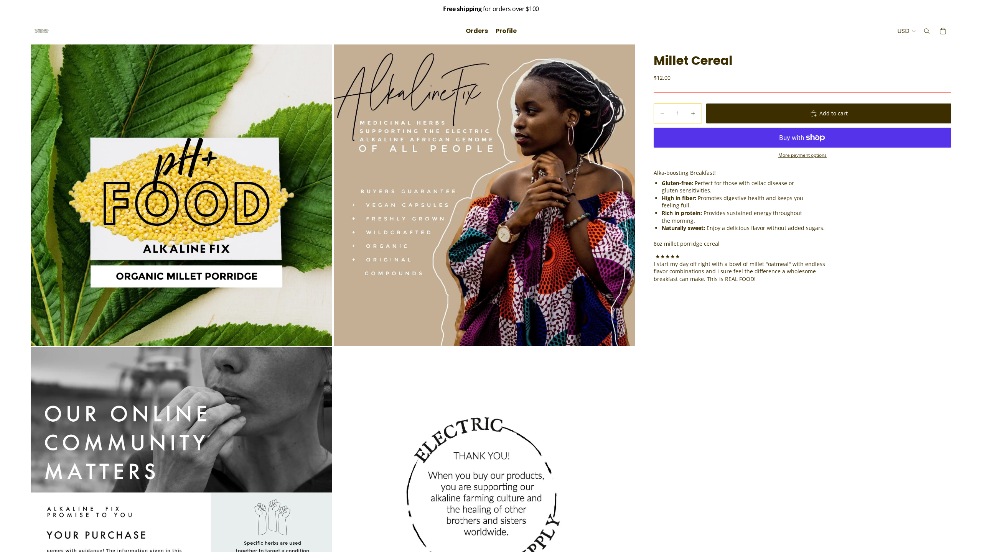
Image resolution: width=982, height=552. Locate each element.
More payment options (802, 155)
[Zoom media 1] (181, 195)
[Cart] (942, 31)
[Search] (926, 31)
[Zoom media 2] (484, 195)
